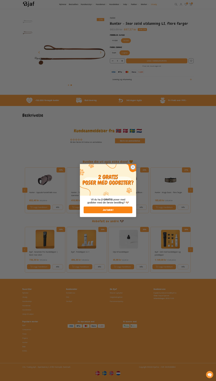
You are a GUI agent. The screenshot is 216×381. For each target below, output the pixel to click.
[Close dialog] (133, 167)
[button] (209, 374)
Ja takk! (108, 210)
